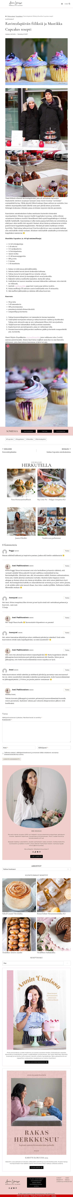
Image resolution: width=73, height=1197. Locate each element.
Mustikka (29, 439)
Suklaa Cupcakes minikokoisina (59, 450)
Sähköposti (43, 748)
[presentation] (21, 483)
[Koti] (5, 16)
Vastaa (67, 551)
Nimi (5, 748)
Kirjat (59, 1178)
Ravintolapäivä (40, 439)
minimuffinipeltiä (33, 337)
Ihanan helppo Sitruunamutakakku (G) (51, 914)
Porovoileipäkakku (9, 450)
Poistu (54, 1196)
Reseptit (59, 1180)
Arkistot (36, 866)
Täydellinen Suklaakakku (46, 952)
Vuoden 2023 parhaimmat (51, 538)
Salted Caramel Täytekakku (12, 914)
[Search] (67, 963)
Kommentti (7, 720)
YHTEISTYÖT (68, 1181)
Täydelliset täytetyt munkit (12, 952)
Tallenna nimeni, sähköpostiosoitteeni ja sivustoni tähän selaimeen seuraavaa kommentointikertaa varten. (31, 753)
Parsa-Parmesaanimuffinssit (21, 499)
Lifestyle (59, 1181)
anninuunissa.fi (43, 849)
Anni (67, 1178)
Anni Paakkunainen (20, 565)
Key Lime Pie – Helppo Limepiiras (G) (51, 499)
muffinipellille (20, 286)
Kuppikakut (9, 19)
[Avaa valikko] (62, 3)
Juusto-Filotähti (21, 538)
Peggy (11, 551)
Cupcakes (9, 439)
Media (67, 1180)
